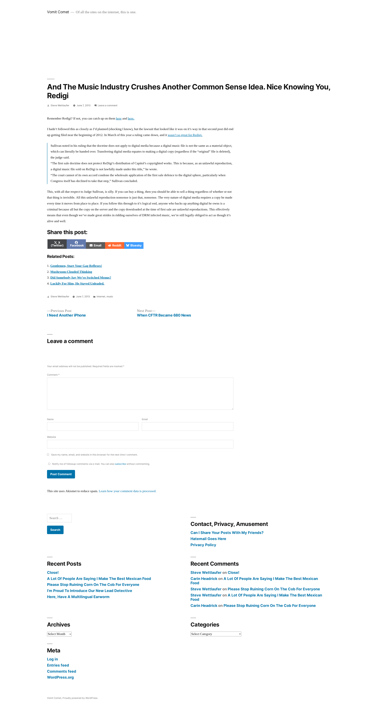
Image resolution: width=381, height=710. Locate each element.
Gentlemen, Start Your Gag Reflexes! (76, 266)
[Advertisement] (190, 47)
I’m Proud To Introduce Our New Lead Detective (89, 590)
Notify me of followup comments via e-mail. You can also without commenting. (100, 464)
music (110, 296)
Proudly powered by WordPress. (80, 698)
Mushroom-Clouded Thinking (71, 272)
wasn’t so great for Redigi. (185, 135)
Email (145, 419)
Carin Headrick (203, 578)
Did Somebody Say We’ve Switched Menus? (80, 277)
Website (51, 437)
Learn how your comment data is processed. (127, 491)
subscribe (120, 464)
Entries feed (58, 665)
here (119, 118)
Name (50, 419)
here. (131, 118)
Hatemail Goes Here (208, 538)
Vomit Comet (58, 12)
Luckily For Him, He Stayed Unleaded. (77, 283)
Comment (53, 374)
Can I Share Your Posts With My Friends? (227, 532)
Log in (52, 659)
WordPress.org (60, 677)
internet (101, 296)
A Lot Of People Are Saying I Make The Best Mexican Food (99, 578)
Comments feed (61, 671)
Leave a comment (107, 105)
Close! (53, 572)
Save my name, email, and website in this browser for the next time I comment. (94, 454)
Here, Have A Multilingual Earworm (78, 597)
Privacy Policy (203, 545)
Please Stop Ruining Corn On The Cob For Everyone (93, 584)
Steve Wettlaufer (60, 105)
